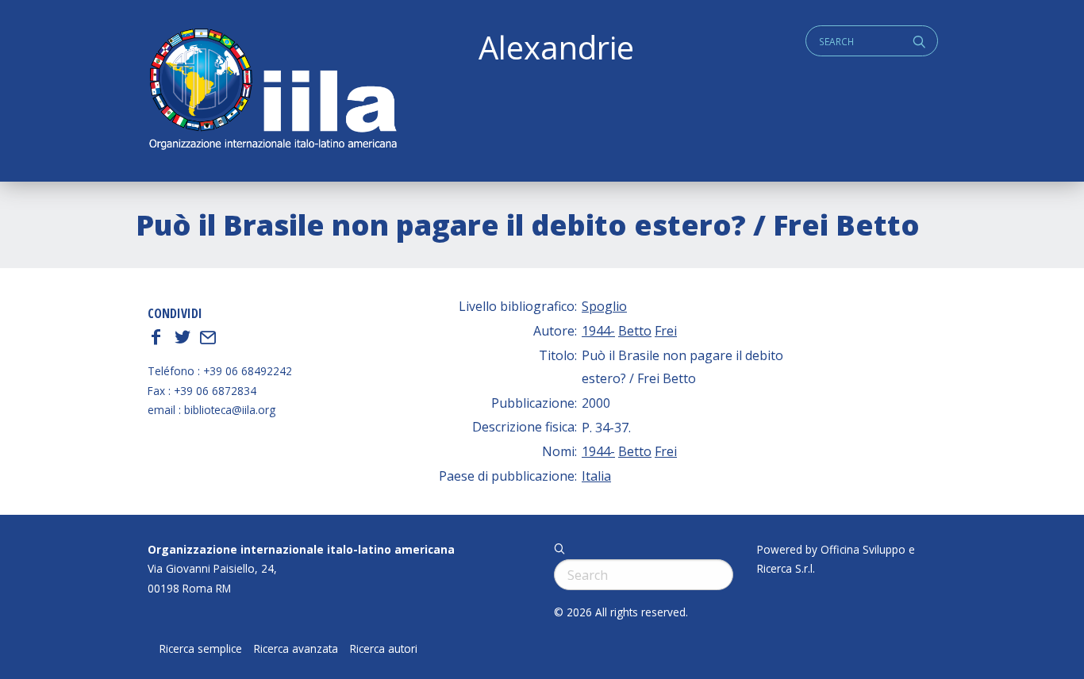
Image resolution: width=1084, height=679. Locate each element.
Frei (666, 331)
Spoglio (604, 306)
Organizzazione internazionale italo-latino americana (301, 549)
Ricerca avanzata (296, 648)
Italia (596, 476)
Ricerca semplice (201, 648)
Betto (635, 331)
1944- (598, 331)
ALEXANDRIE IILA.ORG (272, 90)
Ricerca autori (383, 648)
